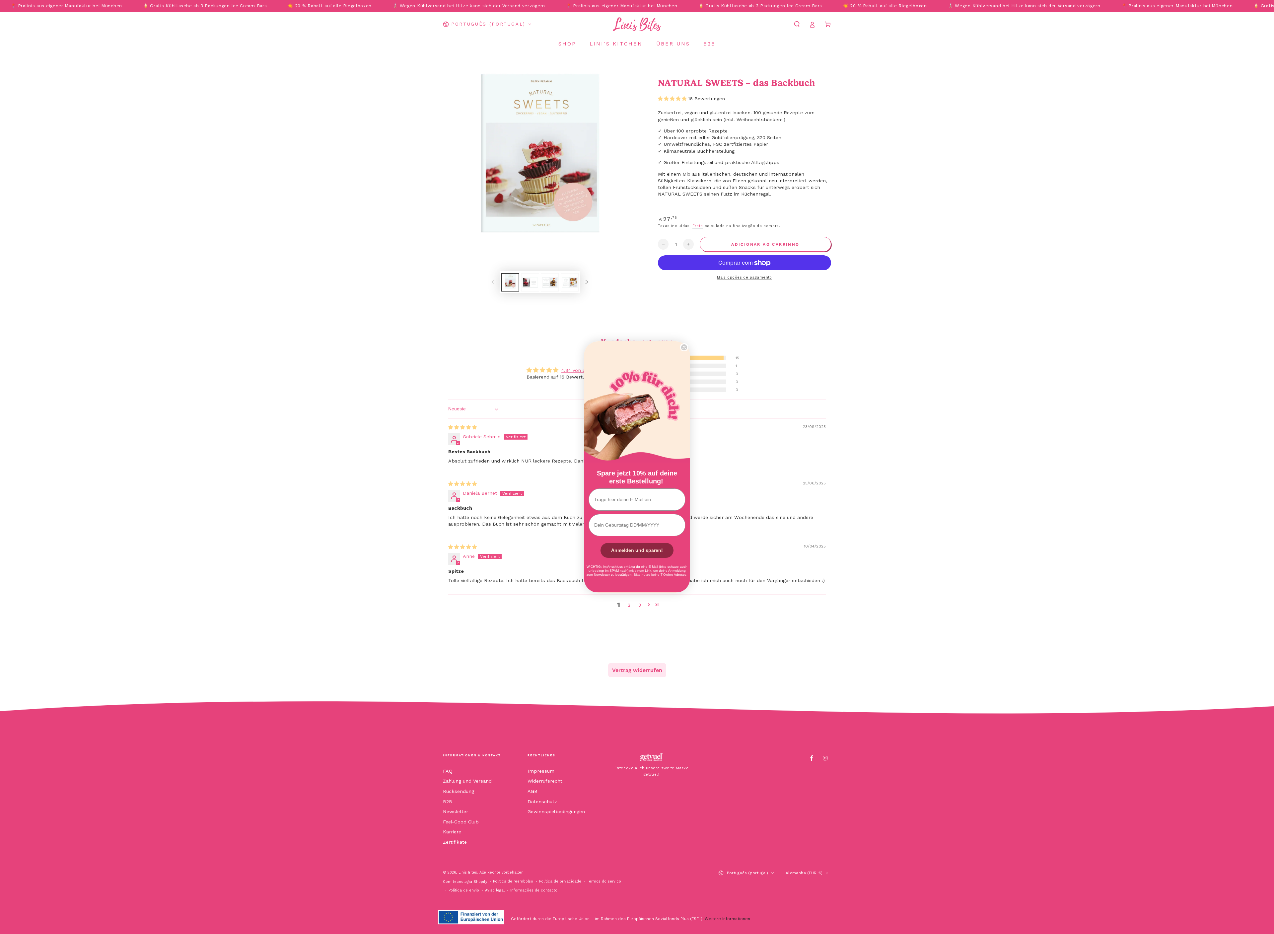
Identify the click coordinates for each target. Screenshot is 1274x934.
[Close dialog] (684, 347)
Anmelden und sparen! (637, 550)
